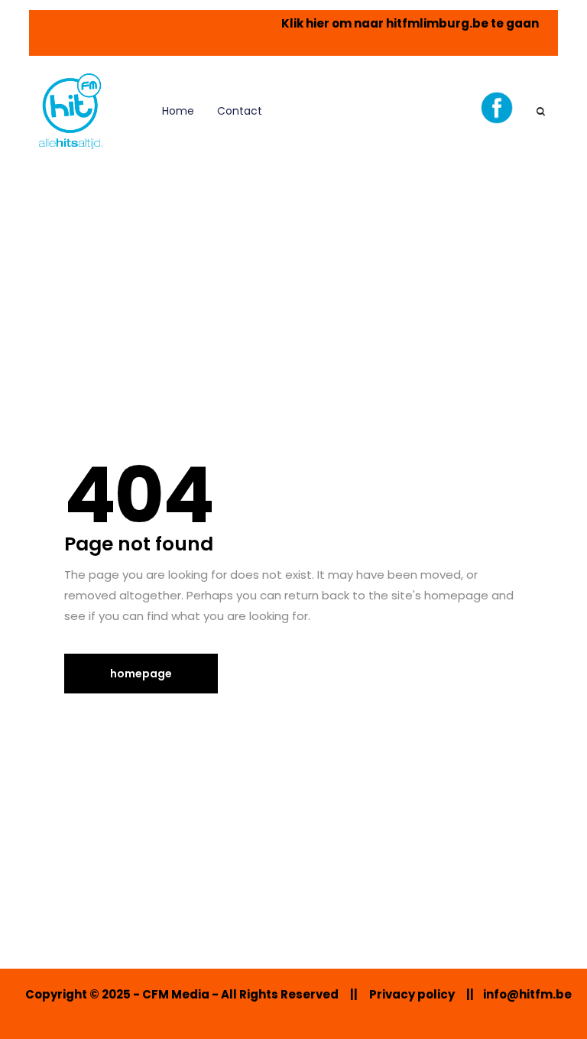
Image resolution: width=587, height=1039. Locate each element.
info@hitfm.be (527, 994)
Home (178, 111)
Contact (239, 111)
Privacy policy (412, 994)
